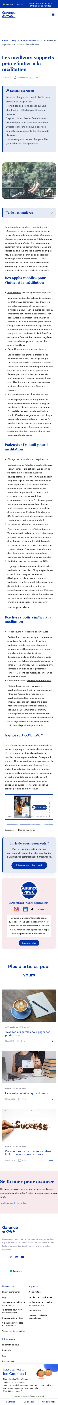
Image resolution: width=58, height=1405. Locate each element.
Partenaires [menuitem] (7, 1350)
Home (5, 41)
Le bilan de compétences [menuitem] (40, 1298)
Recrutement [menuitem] (8, 1361)
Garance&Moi (22, 78)
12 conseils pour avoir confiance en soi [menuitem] (12, 1311)
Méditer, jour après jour (39, 681)
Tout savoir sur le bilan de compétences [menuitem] (13, 1303)
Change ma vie (14, 459)
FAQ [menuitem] (4, 1356)
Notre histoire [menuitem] (35, 1292)
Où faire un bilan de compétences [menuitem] (38, 1317)
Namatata (12, 394)
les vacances (32, 785)
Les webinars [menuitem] (35, 1311)
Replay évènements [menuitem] (11, 1292)
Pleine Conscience (16, 349)
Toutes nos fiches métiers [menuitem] (13, 1331)
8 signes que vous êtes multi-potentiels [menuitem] (12, 1324)
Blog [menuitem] (4, 1298)
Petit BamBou (14, 293)
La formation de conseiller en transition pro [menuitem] (40, 1303)
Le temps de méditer (18, 524)
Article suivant (29, 27)
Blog (14, 41)
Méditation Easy (15, 561)
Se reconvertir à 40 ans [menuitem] (12, 1318)
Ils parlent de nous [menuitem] (10, 1345)
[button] (53, 14)
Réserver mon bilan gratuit (29, 865)
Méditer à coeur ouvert (36, 632)
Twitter (40, 910)
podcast (24, 602)
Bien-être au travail (29, 41)
